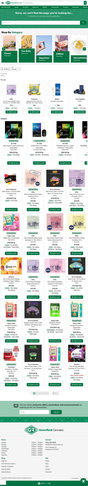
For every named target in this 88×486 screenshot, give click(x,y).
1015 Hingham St (50, 447)
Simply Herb (55, 321)
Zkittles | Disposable (55, 369)
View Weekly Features (8, 464)
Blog (46, 464)
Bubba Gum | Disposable (11, 238)
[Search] (85, 3)
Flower (7, 53)
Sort (13, 67)
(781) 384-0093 (50, 442)
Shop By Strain (6, 472)
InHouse (11, 277)
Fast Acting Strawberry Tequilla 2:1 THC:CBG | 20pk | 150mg (54, 284)
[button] (2, 3)
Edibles (60, 54)
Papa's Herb (11, 236)
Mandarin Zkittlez (55, 323)
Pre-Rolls (26, 51)
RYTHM (13, 143)
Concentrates (80, 57)
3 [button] (40, 393)
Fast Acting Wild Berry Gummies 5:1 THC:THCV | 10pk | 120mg (76, 368)
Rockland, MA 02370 (52, 449)
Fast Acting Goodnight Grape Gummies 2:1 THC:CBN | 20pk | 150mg (33, 284)
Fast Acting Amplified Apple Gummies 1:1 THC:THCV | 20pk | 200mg (33, 240)
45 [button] (54, 393)
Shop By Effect (5, 469)
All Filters (6, 69)
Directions (48, 472)
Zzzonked (11, 367)
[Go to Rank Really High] (44, 483)
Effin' (33, 192)
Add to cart (14, 163)
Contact (47, 469)
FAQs (47, 466)
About (47, 461)
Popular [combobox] (14, 69)
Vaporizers (44, 58)
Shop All (4, 461)
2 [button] (37, 393)
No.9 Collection (11, 189)
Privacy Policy (75, 478)
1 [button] (34, 393)
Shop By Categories (7, 466)
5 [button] (47, 393)
